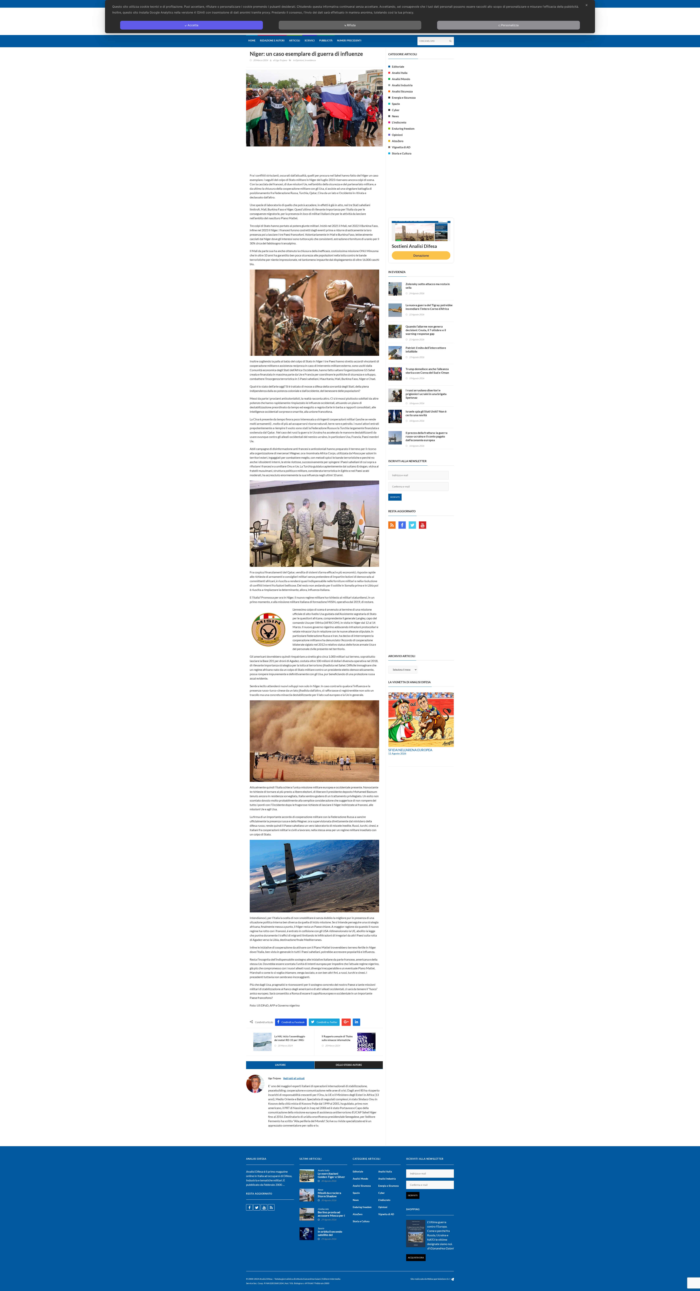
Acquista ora (416, 1257)
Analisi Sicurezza (402, 91)
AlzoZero (397, 141)
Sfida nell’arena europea (410, 750)
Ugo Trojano (281, 60)
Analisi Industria (402, 85)
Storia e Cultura (401, 153)
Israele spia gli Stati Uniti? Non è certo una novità (426, 413)
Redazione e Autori (272, 40)
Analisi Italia (399, 72)
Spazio (396, 103)
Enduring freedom (403, 128)
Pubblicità (325, 40)
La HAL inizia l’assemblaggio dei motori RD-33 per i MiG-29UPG (289, 1040)
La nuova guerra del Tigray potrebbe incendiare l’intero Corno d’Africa (429, 306)
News (395, 116)
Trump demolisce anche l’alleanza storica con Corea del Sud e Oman (427, 370)
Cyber (395, 110)
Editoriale (398, 66)
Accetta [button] (193, 25)
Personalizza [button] (510, 25)
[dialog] (350, 16)
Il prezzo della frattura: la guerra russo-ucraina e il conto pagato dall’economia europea (426, 436)
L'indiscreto (399, 122)
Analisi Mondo (401, 79)
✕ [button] (586, 5)
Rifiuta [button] (351, 25)
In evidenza (310, 60)
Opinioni (299, 60)
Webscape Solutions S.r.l (439, 1279)
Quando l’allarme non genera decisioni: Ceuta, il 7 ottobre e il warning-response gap (426, 330)
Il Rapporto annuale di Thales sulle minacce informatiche (337, 1038)
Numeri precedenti (349, 40)
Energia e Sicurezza (404, 97)
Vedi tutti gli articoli (294, 1078)
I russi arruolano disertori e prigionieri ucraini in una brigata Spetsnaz (426, 393)
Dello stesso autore (349, 1064)
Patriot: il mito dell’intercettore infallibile (426, 349)
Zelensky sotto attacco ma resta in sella (428, 285)
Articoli (294, 40)
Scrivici (310, 40)
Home (251, 40)
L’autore (280, 1064)
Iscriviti (395, 497)
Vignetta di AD (401, 147)
